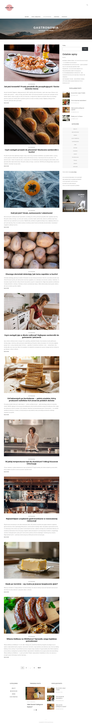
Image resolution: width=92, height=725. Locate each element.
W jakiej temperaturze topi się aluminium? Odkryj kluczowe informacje (31, 463)
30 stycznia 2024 (75, 103)
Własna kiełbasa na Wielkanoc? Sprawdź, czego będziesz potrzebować (32, 640)
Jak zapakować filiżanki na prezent (72, 179)
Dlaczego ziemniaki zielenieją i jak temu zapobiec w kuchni (32, 274)
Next (39, 667)
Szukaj (64, 45)
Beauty (75, 129)
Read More (6, 103)
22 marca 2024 (74, 119)
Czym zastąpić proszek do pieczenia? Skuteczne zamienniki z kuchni (31, 151)
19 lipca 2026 (54, 267)
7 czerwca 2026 (53, 454)
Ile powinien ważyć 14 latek (78, 93)
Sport (75, 154)
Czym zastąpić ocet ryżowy (70, 181)
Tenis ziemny (66, 172)
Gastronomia (47, 16)
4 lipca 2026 (54, 328)
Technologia (75, 157)
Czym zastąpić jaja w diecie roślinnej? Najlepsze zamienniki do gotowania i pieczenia (31, 336)
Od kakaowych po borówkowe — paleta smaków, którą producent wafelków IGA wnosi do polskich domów (31, 399)
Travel (75, 160)
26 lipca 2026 (54, 206)
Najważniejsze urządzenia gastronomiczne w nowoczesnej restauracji (31, 520)
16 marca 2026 (54, 632)
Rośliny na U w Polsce (76, 116)
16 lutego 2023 (74, 95)
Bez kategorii (75, 132)
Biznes (27, 16)
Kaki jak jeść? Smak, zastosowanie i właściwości (31, 213)
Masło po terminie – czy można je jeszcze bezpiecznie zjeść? (31, 584)
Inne (75, 144)
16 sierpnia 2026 (54, 79)
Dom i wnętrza (36, 16)
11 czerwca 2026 (53, 391)
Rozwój (75, 150)
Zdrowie (56, 16)
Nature (75, 147)
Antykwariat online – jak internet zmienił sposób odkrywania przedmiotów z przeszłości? (73, 81)
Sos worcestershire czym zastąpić (72, 177)
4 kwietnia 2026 (53, 577)
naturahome (10, 79)
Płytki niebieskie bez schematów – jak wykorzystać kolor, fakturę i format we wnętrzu (74, 74)
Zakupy (75, 163)
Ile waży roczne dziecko (69, 183)
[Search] (87, 5)
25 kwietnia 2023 (75, 112)
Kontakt (64, 16)
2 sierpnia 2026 (54, 143)
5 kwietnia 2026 (54, 512)
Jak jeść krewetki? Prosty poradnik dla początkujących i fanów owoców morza (31, 88)
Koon (64, 57)
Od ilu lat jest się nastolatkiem (78, 100)
